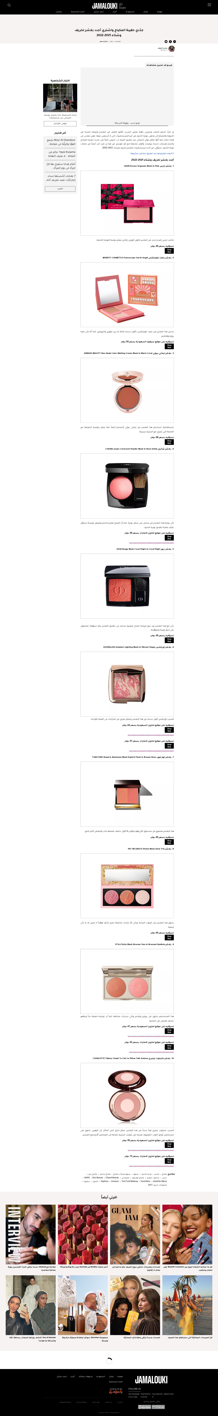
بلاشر (156, 1174)
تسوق (136, 1174)
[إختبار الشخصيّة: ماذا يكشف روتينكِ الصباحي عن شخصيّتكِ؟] (60, 98)
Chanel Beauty (112, 1177)
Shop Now (169, 251)
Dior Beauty (97, 1177)
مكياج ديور (92, 1174)
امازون (95, 1181)
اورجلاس (125, 1177)
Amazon (115, 1181)
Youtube (133, 1397)
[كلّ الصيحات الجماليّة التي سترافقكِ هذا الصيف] (187, 1305)
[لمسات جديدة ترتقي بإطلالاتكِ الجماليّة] (135, 1305)
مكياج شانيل (105, 1174)
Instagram (133, 1394)
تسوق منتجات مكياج (122, 1174)
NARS (87, 1177)
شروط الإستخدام (81, 1402)
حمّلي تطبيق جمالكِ (151, 1402)
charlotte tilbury (159, 1181)
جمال (145, 12)
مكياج (164, 1174)
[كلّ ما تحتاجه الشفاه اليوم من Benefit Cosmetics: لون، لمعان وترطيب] (187, 1234)
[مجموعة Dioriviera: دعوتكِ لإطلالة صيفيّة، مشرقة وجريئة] (83, 1305)
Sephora (104, 1181)
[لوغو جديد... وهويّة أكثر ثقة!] (127, 94)
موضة (159, 12)
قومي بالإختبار (60, 124)
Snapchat (169, 1394)
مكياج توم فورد (137, 1177)
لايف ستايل (99, 12)
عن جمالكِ (108, 1402)
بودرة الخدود (146, 1174)
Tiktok (144, 1397)
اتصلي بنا (120, 1402)
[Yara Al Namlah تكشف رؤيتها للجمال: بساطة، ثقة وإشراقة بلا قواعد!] (31, 1305)
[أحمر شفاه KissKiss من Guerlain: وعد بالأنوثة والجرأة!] (83, 1234)
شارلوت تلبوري (152, 1177)
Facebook (157, 1394)
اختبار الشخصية (78, 12)
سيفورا (86, 1181)
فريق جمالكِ (96, 1402)
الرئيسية (118, 41)
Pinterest (146, 1394)
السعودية (130, 12)
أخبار (115, 12)
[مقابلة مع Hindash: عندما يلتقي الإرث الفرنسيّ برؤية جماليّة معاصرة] (31, 1234)
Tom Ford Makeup (129, 1181)
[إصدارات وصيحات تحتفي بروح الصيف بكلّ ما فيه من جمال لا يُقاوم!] (135, 1234)
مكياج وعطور (104, 41)
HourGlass (145, 1181)
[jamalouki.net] (109, 6)
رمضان (59, 12)
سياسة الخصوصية (65, 1402)
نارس (164, 1177)
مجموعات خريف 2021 (157, 1185)
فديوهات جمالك (85, 1377)
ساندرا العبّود (162, 48)
